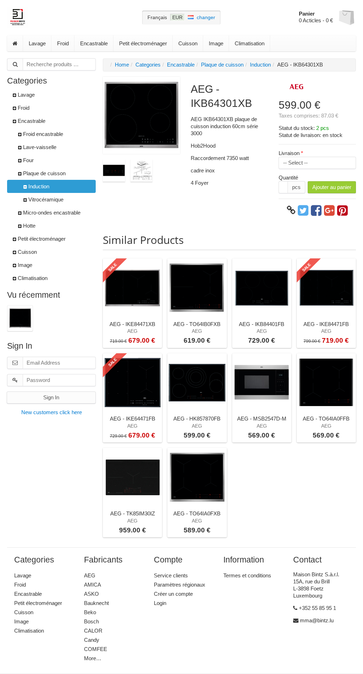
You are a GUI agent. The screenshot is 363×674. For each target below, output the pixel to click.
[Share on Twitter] (303, 210)
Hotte (28, 226)
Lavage (37, 43)
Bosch (91, 621)
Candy (91, 640)
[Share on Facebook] (316, 210)
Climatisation (249, 43)
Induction (38, 186)
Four (28, 160)
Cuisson (187, 43)
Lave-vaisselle (39, 147)
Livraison (289, 153)
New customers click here (51, 412)
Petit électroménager (143, 43)
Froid (63, 43)
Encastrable (94, 43)
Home (122, 65)
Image (216, 43)
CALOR (93, 631)
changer (206, 17)
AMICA (92, 585)
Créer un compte (173, 594)
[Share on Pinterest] (342, 210)
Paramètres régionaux (179, 585)
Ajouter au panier (331, 187)
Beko (90, 612)
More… (92, 658)
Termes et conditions (247, 575)
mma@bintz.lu (316, 620)
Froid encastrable (42, 134)
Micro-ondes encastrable (51, 213)
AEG (89, 575)
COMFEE (95, 649)
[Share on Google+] (329, 210)
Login (160, 603)
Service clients (171, 575)
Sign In (51, 397)
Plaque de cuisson (44, 173)
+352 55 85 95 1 (316, 608)
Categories (148, 65)
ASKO (91, 594)
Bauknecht (96, 603)
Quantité (288, 178)
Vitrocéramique (45, 199)
